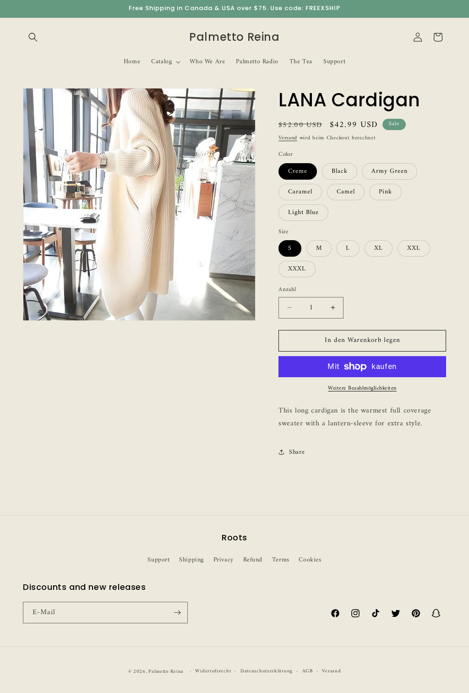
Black (340, 171)
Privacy (223, 560)
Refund (253, 560)
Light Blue (303, 212)
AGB (307, 671)
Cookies (310, 560)
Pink (385, 192)
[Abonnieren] (177, 612)
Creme (297, 171)
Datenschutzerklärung (266, 671)
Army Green (389, 171)
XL (378, 248)
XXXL (297, 269)
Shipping (191, 560)
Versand (287, 138)
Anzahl (287, 289)
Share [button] (297, 452)
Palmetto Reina (166, 671)
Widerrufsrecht (213, 671)
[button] (33, 37)
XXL (413, 248)
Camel (346, 192)
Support (158, 560)
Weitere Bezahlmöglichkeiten (362, 389)
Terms (280, 560)
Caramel (300, 192)
